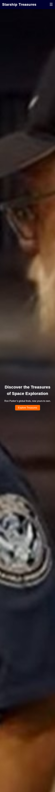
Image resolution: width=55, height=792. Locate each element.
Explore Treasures (27, 407)
